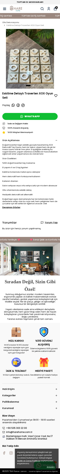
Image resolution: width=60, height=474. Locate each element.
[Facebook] (4, 453)
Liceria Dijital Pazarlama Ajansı (43, 471)
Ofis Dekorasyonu (10, 22)
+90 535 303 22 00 (16, 428)
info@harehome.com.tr (19, 432)
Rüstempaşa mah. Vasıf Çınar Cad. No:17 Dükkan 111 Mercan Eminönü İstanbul (29, 437)
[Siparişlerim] (49, 9)
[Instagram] (11, 453)
